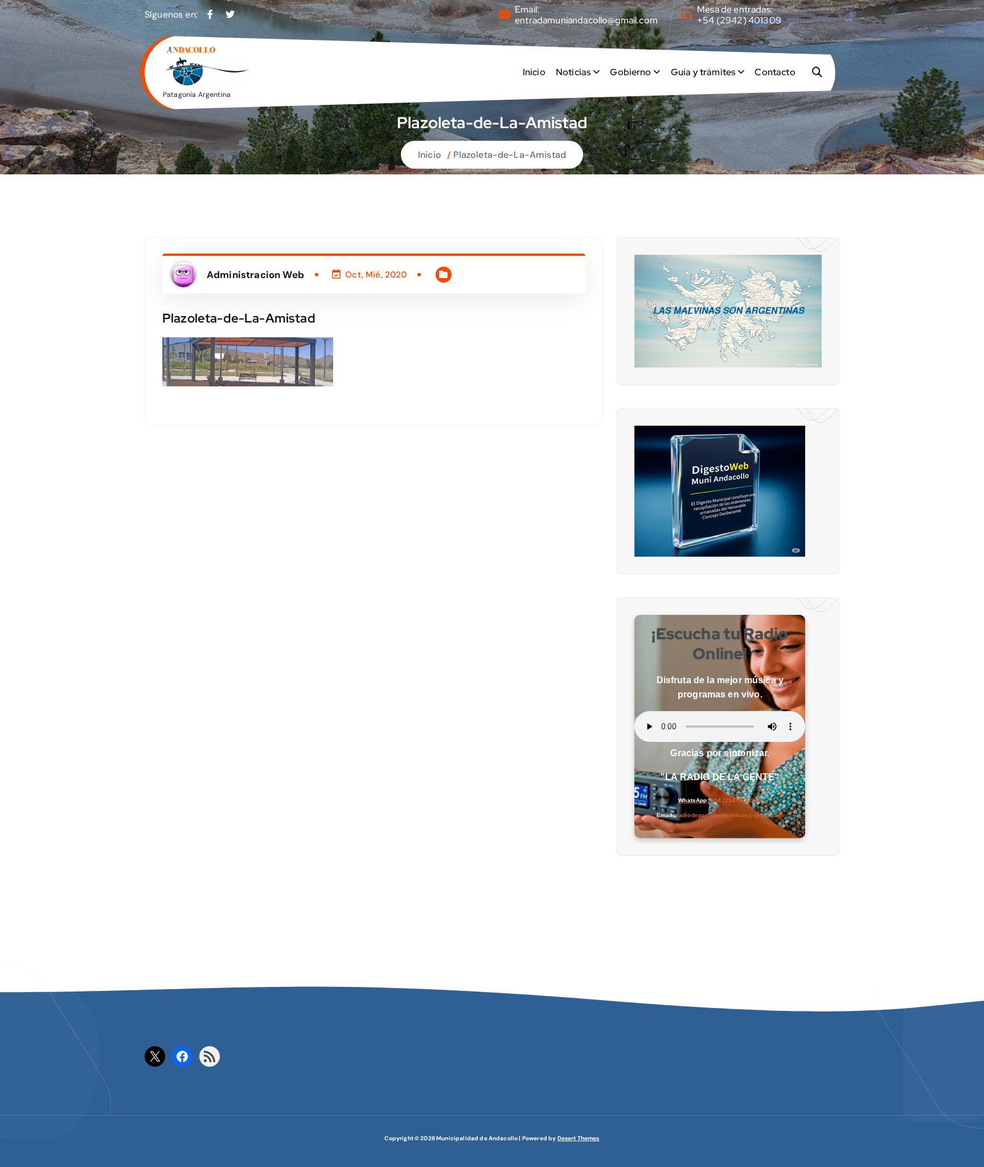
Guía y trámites (703, 72)
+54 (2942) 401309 (739, 20)
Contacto (775, 72)
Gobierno (630, 72)
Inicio (534, 72)
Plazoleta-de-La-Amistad (509, 155)
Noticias (573, 72)
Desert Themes (578, 1138)
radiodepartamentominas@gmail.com (730, 815)
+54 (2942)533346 (736, 800)
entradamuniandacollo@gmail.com (586, 20)
